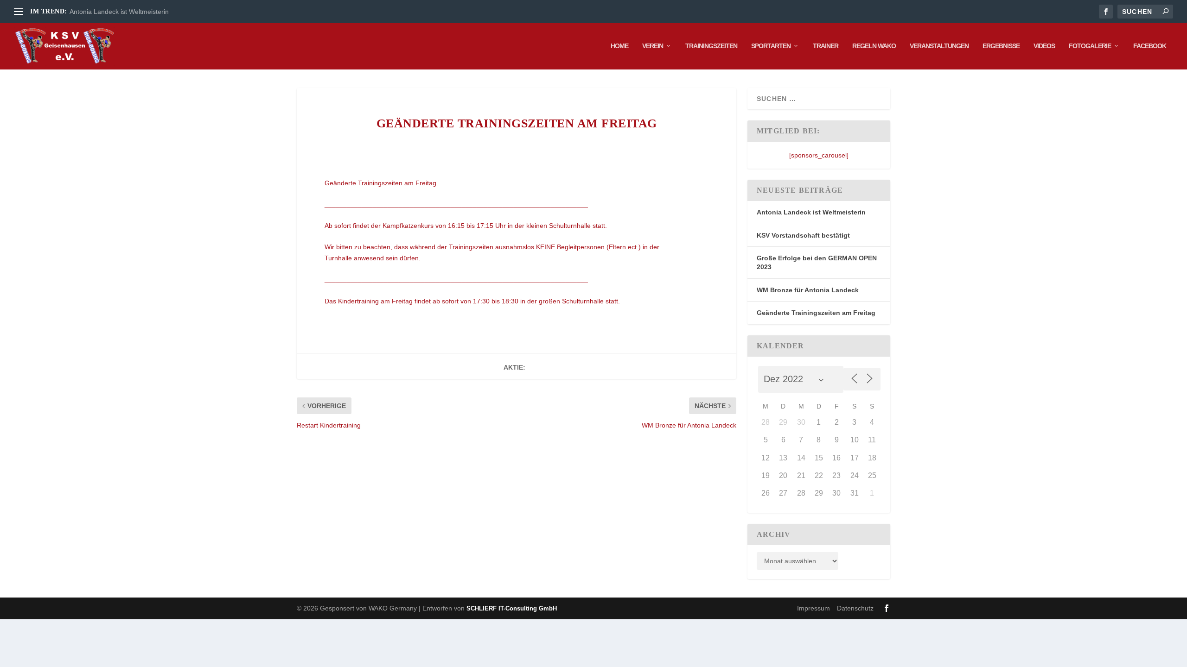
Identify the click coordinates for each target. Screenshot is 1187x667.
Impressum (813, 608)
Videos (1044, 46)
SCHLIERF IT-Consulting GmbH (511, 608)
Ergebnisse (1001, 46)
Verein (652, 46)
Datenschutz (855, 608)
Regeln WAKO (874, 46)
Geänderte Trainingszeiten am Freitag (816, 312)
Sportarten (771, 46)
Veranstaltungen (939, 46)
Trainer (825, 46)
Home (619, 46)
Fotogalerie (1090, 46)
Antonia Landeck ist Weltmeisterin (119, 11)
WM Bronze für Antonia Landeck (808, 290)
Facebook (1149, 46)
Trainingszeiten (711, 46)
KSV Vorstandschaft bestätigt (803, 235)
